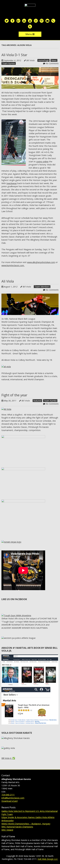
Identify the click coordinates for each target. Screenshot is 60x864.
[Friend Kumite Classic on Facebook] (12, 20)
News (54, 60)
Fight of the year (14, 395)
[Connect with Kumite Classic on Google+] (18, 20)
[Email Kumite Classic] (47, 20)
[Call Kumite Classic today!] (53, 20)
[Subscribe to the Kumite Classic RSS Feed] (30, 26)
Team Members (42, 286)
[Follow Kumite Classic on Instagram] (35, 20)
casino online (42, 161)
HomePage (43, 60)
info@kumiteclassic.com (12, 797)
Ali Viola (7, 281)
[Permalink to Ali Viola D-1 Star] (29, 69)
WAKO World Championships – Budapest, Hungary (25, 823)
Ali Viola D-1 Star (14, 55)
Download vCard (9, 801)
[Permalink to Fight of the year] (6, 409)
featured (37, 400)
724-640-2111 (8, 794)
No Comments (52, 63)
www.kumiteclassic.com (13, 265)
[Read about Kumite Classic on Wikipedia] (41, 20)
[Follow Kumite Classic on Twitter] (6, 20)
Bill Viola (30, 60)
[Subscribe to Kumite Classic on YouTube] (30, 20)
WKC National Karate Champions (17, 826)
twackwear (11, 183)
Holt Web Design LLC (48, 859)
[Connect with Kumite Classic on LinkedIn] (24, 20)
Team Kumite (8, 63)
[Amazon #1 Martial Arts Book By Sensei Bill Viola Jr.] (29, 656)
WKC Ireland (7, 830)
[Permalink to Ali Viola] (29, 295)
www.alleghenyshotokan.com (41, 262)
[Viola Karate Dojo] (30, 8)
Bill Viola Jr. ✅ (8, 758)
